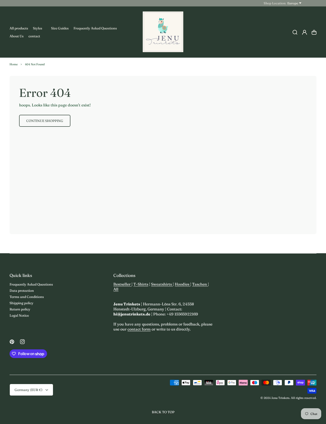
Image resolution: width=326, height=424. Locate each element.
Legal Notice (19, 315)
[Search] (295, 32)
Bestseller (122, 284)
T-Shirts (140, 284)
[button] (40, 28)
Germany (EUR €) (28, 390)
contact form (139, 329)
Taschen (200, 284)
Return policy (20, 309)
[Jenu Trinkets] (163, 32)
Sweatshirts (162, 284)
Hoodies (182, 284)
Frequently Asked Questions (31, 284)
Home (14, 64)
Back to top (163, 412)
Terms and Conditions (27, 297)
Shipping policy (21, 303)
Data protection (22, 290)
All (115, 289)
